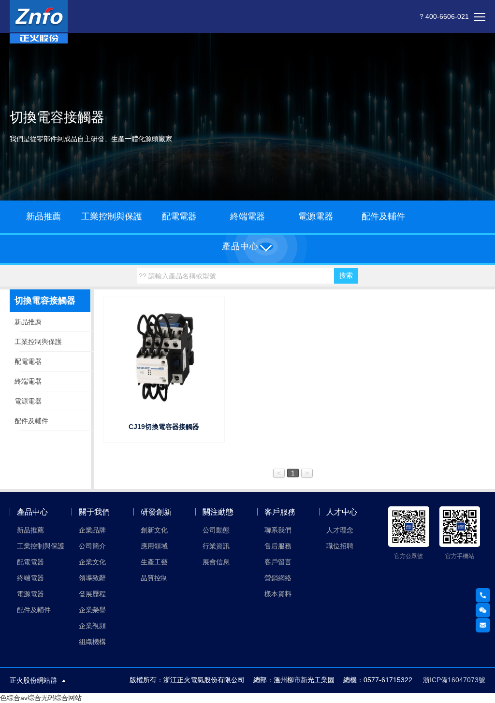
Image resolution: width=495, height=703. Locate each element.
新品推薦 (43, 216)
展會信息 (216, 562)
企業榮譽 (92, 610)
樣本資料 (277, 594)
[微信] (483, 610)
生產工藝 (154, 562)
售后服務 (277, 546)
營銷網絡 (277, 578)
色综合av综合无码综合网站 (41, 698)
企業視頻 (92, 626)
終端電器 (247, 216)
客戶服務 (279, 512)
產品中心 (32, 512)
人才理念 (339, 530)
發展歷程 (92, 594)
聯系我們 (277, 530)
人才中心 (341, 512)
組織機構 (92, 642)
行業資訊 (216, 546)
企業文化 (92, 562)
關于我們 (94, 512)
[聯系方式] (483, 595)
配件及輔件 (383, 216)
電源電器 (315, 216)
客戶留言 (277, 562)
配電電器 (179, 216)
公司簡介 (92, 546)
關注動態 (218, 512)
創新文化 (154, 530)
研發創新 (156, 512)
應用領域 (154, 546)
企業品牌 (92, 530)
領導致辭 (92, 578)
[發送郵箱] (483, 625)
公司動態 (216, 530)
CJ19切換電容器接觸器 (164, 426)
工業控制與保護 (111, 216)
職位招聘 (339, 546)
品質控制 (154, 578)
